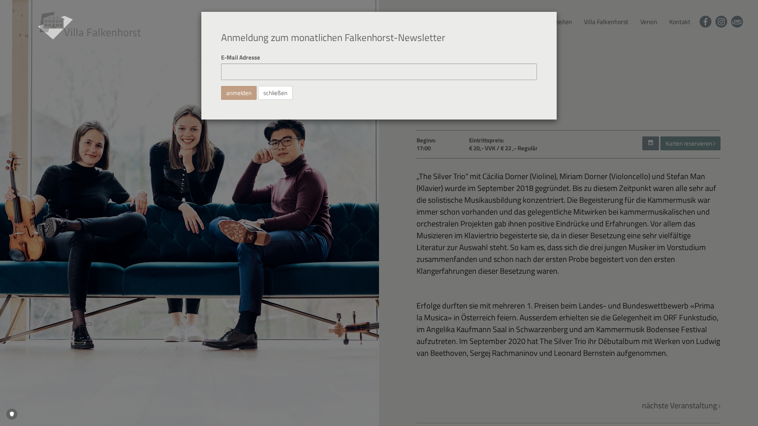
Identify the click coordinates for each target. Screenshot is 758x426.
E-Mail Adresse (240, 57)
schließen (275, 92)
